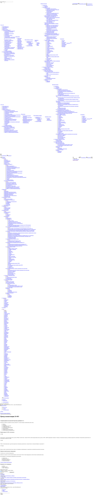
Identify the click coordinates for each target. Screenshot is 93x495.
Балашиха (6, 315)
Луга (5, 352)
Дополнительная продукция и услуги (14, 240)
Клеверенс (10, 290)
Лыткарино (6, 354)
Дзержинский (6, 327)
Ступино (5, 382)
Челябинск (6, 390)
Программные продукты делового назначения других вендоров (18, 270)
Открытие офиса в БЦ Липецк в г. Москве (7, 475)
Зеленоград (6, 336)
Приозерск (6, 368)
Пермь (5, 365)
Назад (7, 165)
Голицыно (6, 325)
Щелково (5, 393)
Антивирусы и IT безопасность (11, 201)
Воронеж (5, 321)
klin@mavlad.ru (3, 405)
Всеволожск (6, 323)
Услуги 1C (6, 159)
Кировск (5, 342)
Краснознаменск (7, 348)
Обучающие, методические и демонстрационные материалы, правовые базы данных (22, 232)
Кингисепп (6, 340)
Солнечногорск (6, 379)
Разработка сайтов (7, 207)
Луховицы (6, 353)
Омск (5, 363)
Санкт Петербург (7, 313)
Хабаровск (6, 387)
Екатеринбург (6, 332)
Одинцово (6, 362)
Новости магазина (4, 471)
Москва (5, 311)
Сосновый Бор (6, 380)
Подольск (5, 366)
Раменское (6, 372)
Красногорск (6, 347)
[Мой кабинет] (0, 154)
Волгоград (6, 318)
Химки (5, 388)
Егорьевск (6, 331)
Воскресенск (6, 322)
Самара (5, 376)
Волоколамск (6, 319)
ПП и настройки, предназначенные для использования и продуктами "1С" (20, 228)
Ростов (5, 374)
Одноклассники (6, 409)
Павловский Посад (7, 364)
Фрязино (5, 386)
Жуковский (6, 333)
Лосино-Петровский (7, 351)
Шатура (5, 392)
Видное (5, 317)
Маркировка (6, 191)
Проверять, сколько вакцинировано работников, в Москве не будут (11, 482)
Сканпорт (9, 295)
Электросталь (6, 395)
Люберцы (5, 355)
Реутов (5, 373)
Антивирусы (8, 214)
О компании (6, 299)
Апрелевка (6, 314)
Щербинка (6, 394)
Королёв (5, 345)
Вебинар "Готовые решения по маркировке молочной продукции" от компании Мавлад (15, 479)
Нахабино (6, 358)
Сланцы (5, 378)
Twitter (4, 408)
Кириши (5, 341)
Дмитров (5, 328)
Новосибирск (6, 360)
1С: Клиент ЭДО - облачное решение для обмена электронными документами (13, 477)
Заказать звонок (75, 160)
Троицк (5, 384)
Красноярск (6, 349)
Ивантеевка (6, 337)
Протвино (6, 369)
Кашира (5, 339)
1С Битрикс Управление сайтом (11, 277)
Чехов (5, 391)
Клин (5, 343)
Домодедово (6, 330)
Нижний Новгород (7, 359)
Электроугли (6, 396)
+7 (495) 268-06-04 (75, 3)
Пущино (5, 371)
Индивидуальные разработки (11, 182)
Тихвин (5, 383)
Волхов (5, 320)
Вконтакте (5, 407)
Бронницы (6, 316)
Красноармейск (6, 346)
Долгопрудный (6, 329)
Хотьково (5, 389)
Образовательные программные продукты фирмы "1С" (17, 244)
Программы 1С (8, 218)
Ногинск (5, 361)
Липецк (5, 312)
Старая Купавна (7, 381)
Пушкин (5, 370)
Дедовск (5, 326)
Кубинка (5, 350)
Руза (5, 375)
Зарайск (5, 334)
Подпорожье (6, 367)
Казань (5, 338)
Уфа (5, 385)
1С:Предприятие (11, 220)
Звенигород (6, 335)
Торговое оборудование (10, 281)
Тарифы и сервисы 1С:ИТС (12, 248)
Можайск (5, 356)
